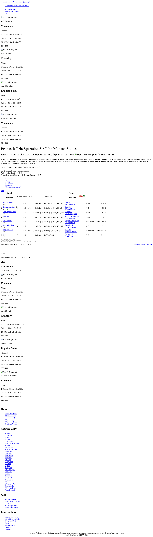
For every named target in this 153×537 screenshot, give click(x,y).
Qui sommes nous (11, 517)
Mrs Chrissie (7, 221)
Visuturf (8, 181)
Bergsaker (9, 462)
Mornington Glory (9, 212)
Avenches (8, 435)
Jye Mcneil (69, 234)
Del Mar (8, 460)
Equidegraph (9, 183)
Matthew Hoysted (71, 232)
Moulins (8, 439)
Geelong (8, 445)
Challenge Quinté (11, 505)
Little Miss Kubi (8, 225)
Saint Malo (9, 441)
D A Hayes (69, 236)
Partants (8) (9, 179)
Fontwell (8, 478)
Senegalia (6, 216)
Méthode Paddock (11, 508)
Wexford (8, 454)
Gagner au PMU (11, 499)
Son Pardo (9, 456)
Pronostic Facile (16, 2)
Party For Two (8, 230)
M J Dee (68, 230)
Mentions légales (11, 521)
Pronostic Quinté (11, 414)
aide (6, 13)
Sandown (8, 476)
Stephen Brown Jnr (72, 221)
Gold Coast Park (11, 450)
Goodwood (9, 482)
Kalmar (8, 464)
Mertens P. (68, 212)
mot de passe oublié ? (12, 11)
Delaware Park (10, 484)
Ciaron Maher (70, 209)
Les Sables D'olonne (12, 443)
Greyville (8, 468)
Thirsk (7, 474)
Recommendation (9, 207)
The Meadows (10, 488)
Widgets (8, 527)
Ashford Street (8, 202)
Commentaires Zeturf (12, 187)
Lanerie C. (68, 202)
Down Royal (10, 470)
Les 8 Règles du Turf (12, 501)
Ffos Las (8, 472)
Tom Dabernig (70, 204)
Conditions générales (12, 519)
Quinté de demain (11, 422)
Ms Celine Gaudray (72, 216)
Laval (7, 437)
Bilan (7, 523)
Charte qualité (10, 525)
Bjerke (7, 466)
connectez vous (10, 9)
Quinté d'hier (10, 420)
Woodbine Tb (10, 490)
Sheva (5, 234)
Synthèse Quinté (11, 424)
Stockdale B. (69, 225)
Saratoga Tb (9, 486)
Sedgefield (9, 480)
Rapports (8, 185)
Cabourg (8, 433)
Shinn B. (68, 207)
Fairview (8, 452)
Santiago (8, 458)
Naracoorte (9, 448)
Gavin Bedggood (71, 214)
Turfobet (8, 529)
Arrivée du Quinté (11, 418)
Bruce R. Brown (70, 227)
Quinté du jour (10, 416)
